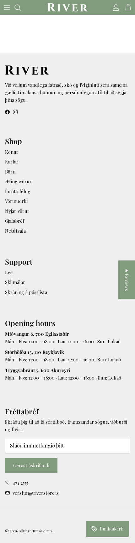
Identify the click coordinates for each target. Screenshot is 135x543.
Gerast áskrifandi (31, 465)
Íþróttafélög (17, 191)
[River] (67, 7)
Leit (9, 272)
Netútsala (15, 231)
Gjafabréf (14, 221)
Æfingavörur (18, 181)
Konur (12, 152)
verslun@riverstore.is (36, 493)
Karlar (12, 161)
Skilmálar (15, 282)
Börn (10, 171)
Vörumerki (16, 201)
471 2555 (20, 483)
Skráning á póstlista (26, 292)
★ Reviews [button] (127, 280)
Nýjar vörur (17, 211)
